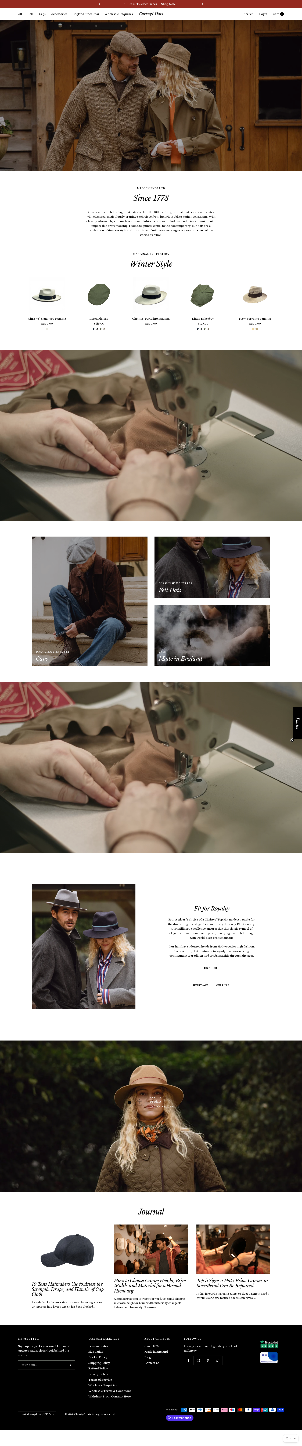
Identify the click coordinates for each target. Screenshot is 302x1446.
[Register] (70, 1373)
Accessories (59, 14)
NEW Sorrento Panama (255, 327)
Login (263, 14)
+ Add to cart (170, 1114)
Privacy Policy (98, 1382)
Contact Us (152, 1371)
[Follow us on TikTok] (217, 1368)
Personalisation (99, 1354)
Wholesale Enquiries (119, 14)
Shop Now (151, 99)
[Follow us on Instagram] (198, 1368)
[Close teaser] (292, 740)
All (20, 14)
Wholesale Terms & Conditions (109, 1399)
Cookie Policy (97, 1365)
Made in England (156, 1360)
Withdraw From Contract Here (109, 1404)
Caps (42, 14)
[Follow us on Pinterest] (208, 1368)
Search (249, 14)
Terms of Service (100, 1388)
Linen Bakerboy (203, 327)
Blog (148, 1365)
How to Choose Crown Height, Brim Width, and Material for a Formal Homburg (150, 1294)
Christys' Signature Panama (47, 327)
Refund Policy (98, 1376)
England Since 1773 (86, 14)
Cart (278, 14)
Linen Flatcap (98, 327)
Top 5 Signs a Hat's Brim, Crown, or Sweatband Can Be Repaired (232, 1291)
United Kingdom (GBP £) (35, 1422)
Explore (212, 976)
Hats (30, 14)
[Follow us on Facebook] (188, 1368)
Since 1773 (152, 1354)
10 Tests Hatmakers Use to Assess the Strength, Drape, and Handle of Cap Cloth (68, 1297)
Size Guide (95, 1360)
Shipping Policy (99, 1371)
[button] (297, 723)
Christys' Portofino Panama (151, 327)
